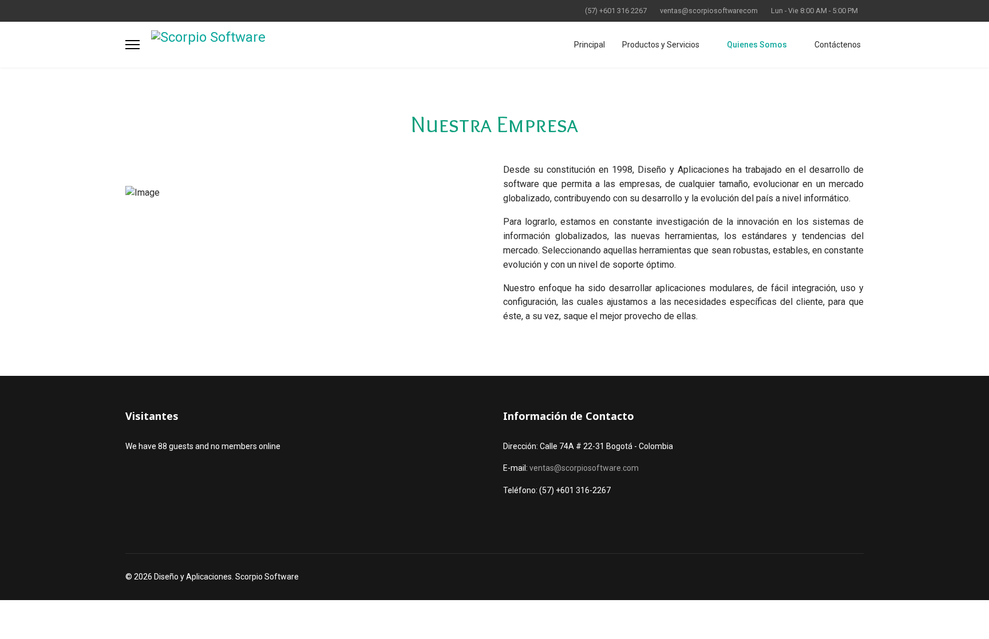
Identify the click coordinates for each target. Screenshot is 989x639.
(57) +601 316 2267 (616, 10)
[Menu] (132, 45)
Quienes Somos (757, 44)
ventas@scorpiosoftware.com (584, 468)
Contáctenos (837, 44)
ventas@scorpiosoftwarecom (709, 10)
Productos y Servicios (660, 44)
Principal (589, 44)
